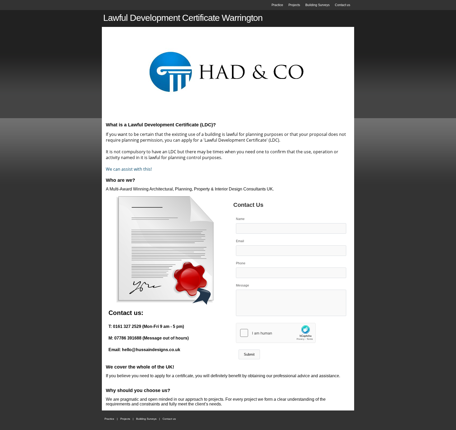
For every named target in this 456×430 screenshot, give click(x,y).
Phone (240, 263)
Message (242, 285)
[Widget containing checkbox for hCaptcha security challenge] (276, 333)
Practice (277, 5)
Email (240, 241)
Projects (294, 5)
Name (240, 219)
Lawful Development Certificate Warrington (183, 18)
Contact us (342, 5)
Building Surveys (317, 5)
